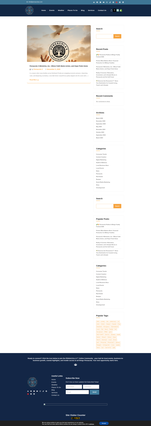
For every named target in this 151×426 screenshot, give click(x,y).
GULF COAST (100, 334)
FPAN (105, 332)
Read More (33, 80)
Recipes (98, 179)
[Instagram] (106, 2)
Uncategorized (100, 187)
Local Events (100, 168)
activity (103, 321)
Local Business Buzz (102, 165)
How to (98, 339)
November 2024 (100, 129)
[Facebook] (97, 2)
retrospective (106, 345)
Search (99, 29)
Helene (98, 337)
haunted (113, 334)
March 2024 (99, 137)
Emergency (106, 326)
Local (110, 339)
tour (103, 347)
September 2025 (101, 124)
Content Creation (101, 157)
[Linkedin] (123, 2)
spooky (118, 345)
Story (97, 185)
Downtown (99, 326)
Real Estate (99, 176)
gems (110, 332)
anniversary (113, 321)
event (98, 329)
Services (91, 10)
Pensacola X (38, 69)
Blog (83, 10)
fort (115, 329)
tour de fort (108, 347)
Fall (102, 329)
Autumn (108, 324)
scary (112, 345)
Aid (107, 321)
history (109, 337)
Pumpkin (99, 345)
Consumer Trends (101, 154)
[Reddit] (119, 2)
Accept (104, 423)
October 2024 (100, 132)
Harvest (107, 334)
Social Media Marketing (103, 182)
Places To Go (73, 10)
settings (91, 424)
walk (114, 347)
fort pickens (100, 332)
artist (98, 324)
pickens (118, 342)
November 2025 (100, 121)
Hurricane (104, 339)
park (98, 342)
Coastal (114, 324)
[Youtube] (103, 2)
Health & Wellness (101, 162)
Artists (103, 324)
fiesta (106, 329)
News (97, 171)
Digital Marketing (101, 159)
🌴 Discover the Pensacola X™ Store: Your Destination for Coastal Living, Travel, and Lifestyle (107, 83)
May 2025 (99, 126)
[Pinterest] (113, 2)
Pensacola (99, 173)
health (118, 334)
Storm (98, 347)
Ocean (114, 339)
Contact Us (102, 10)
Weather (61, 10)
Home (43, 10)
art (118, 321)
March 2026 (99, 118)
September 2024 (101, 135)
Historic (104, 337)
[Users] (94, 2)
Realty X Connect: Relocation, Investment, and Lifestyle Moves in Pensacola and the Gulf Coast (106, 75)
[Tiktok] (110, 2)
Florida (111, 329)
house (114, 337)
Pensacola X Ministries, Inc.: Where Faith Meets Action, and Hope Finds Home (59, 66)
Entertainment (114, 326)
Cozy (119, 324)
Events (51, 10)
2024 (98, 321)
